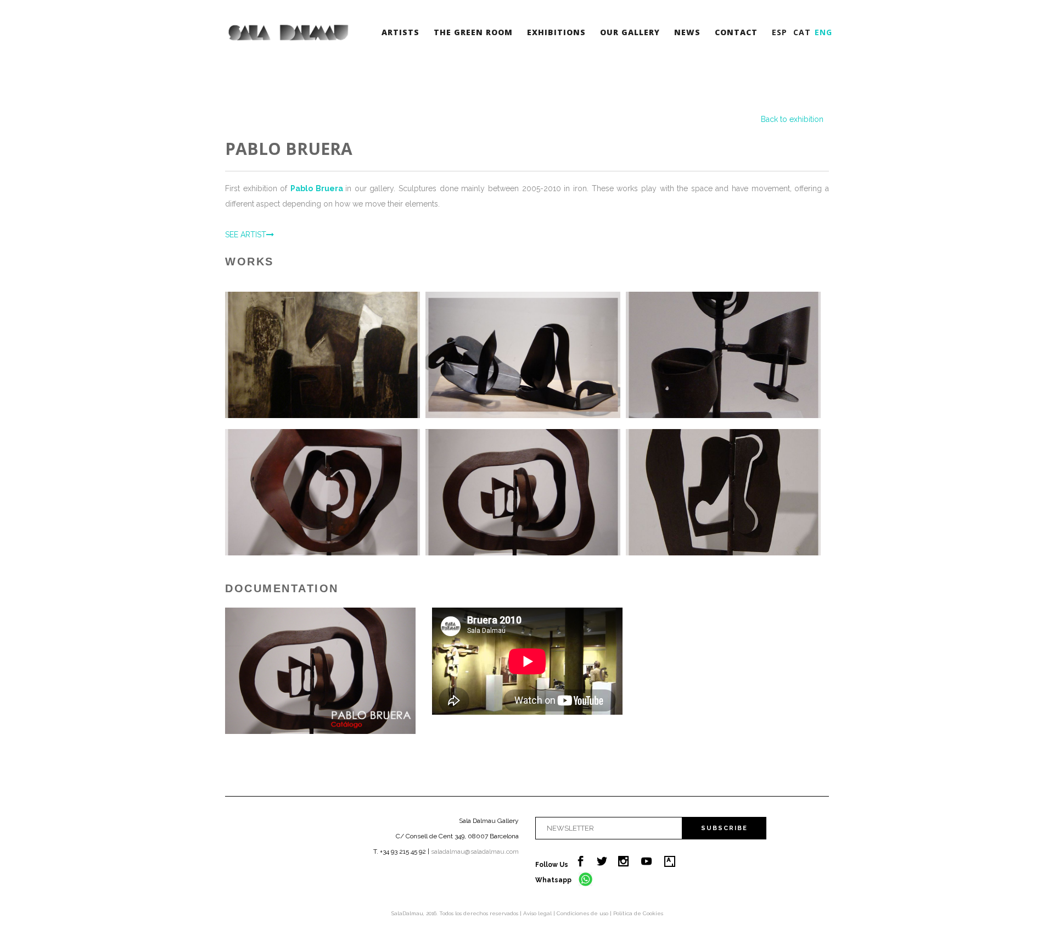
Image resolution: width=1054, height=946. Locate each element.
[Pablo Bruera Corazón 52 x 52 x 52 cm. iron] (322, 492)
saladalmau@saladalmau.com (475, 851)
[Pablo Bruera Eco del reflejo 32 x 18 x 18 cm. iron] (723, 492)
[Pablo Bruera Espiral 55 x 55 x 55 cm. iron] (522, 492)
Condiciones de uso (583, 913)
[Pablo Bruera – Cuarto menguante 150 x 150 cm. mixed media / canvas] (322, 355)
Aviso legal (538, 913)
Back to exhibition (792, 119)
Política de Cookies (638, 913)
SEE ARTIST (245, 234)
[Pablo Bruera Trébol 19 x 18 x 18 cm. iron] (723, 355)
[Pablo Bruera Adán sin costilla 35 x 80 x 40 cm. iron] (522, 355)
